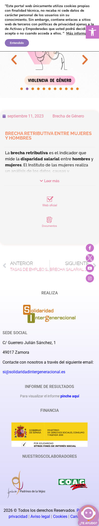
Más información (80, 33)
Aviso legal (40, 516)
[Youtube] (90, 268)
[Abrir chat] (88, 515)
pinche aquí (69, 396)
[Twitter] (90, 258)
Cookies (60, 516)
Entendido (17, 43)
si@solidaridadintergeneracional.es (34, 371)
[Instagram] (90, 278)
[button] (92, 32)
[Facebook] (90, 248)
